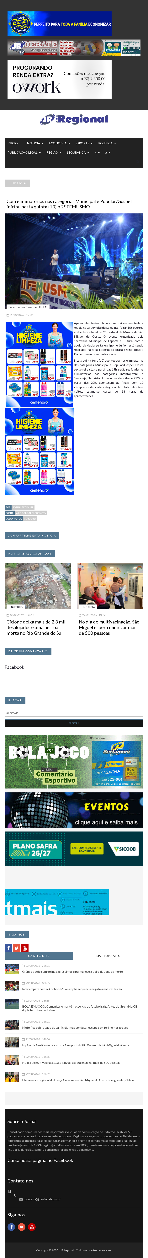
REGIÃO (52, 152)
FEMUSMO (30, 518)
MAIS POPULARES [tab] (108, 955)
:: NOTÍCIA (32, 143)
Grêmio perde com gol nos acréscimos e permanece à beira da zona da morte (72, 971)
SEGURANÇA (76, 152)
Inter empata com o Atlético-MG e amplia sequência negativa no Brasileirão (72, 989)
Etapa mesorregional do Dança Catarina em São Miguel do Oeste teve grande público (78, 1080)
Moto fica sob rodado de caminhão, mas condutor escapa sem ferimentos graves (75, 1027)
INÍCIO (13, 143)
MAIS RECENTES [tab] (38, 955)
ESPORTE (82, 143)
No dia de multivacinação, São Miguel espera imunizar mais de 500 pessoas (109, 627)
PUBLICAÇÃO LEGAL (22, 152)
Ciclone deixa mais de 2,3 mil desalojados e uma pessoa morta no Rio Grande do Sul (36, 627)
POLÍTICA (105, 143)
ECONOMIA (58, 143)
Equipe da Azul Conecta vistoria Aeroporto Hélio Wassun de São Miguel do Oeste (75, 1045)
